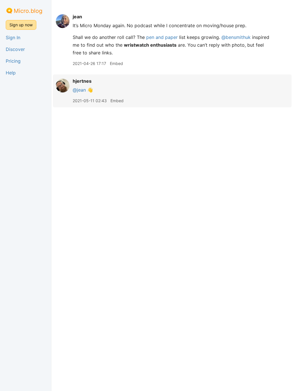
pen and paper (162, 37)
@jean (79, 90)
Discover (15, 49)
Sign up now (21, 24)
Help (11, 73)
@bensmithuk (236, 37)
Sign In (13, 37)
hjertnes (82, 81)
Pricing (13, 61)
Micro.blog (28, 10)
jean (77, 16)
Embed (116, 63)
